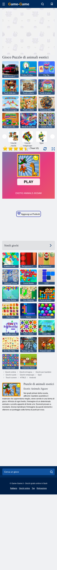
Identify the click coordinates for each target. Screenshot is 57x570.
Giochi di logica (25, 372)
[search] (51, 471)
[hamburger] (3, 4)
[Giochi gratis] (18, 4)
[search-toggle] (42, 4)
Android (32, 378)
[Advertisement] (28, 31)
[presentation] (4, 136)
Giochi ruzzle (10, 375)
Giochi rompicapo (26, 375)
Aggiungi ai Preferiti (30, 214)
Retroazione (42, 488)
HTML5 (23, 378)
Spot (39, 375)
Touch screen (11, 378)
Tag (33, 488)
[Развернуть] (53, 148)
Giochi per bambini (43, 372)
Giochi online (10, 372)
